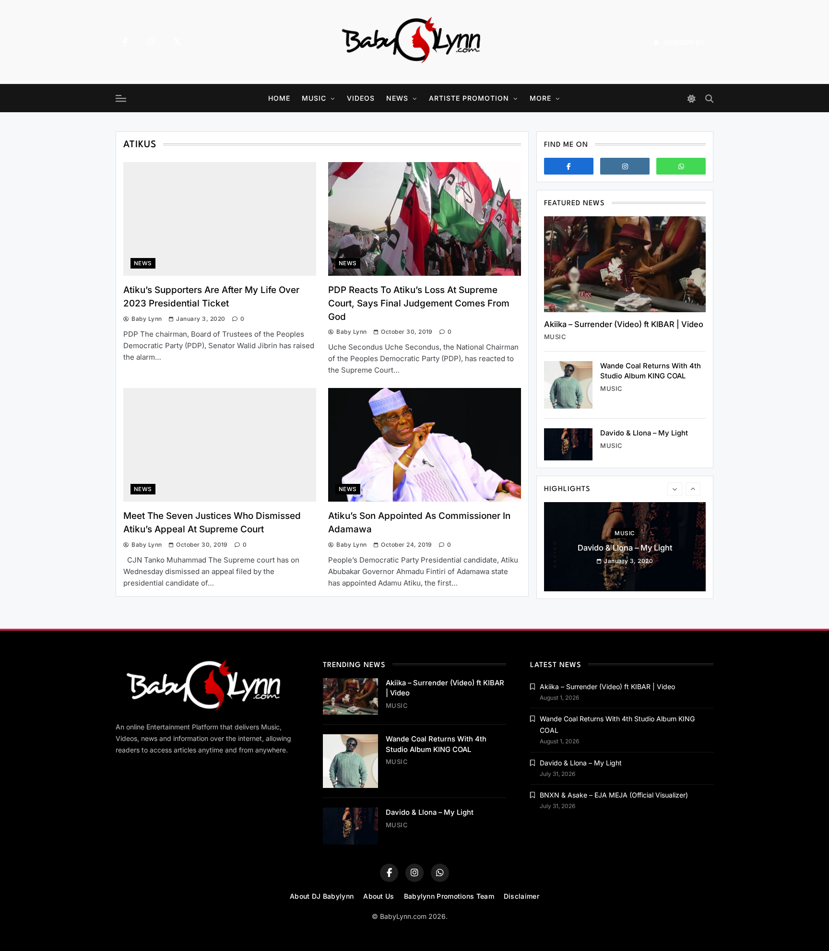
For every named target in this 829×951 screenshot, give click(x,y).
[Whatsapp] (681, 166)
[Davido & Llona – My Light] (568, 444)
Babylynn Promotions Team (449, 896)
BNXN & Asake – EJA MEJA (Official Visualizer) (614, 795)
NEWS (397, 98)
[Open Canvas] (121, 98)
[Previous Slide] (675, 489)
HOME (279, 98)
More (540, 98)
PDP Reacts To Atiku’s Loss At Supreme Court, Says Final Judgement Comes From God (418, 303)
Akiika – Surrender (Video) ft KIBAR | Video (623, 324)
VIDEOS (361, 98)
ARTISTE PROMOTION (469, 98)
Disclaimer (521, 896)
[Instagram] (151, 42)
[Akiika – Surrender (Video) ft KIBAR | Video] (625, 264)
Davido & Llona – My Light (644, 433)
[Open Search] (709, 98)
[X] (177, 42)
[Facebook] (125, 42)
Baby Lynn (146, 318)
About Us (378, 896)
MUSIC (314, 98)
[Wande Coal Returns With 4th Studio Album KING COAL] (568, 385)
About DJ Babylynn (322, 896)
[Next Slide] (693, 489)
